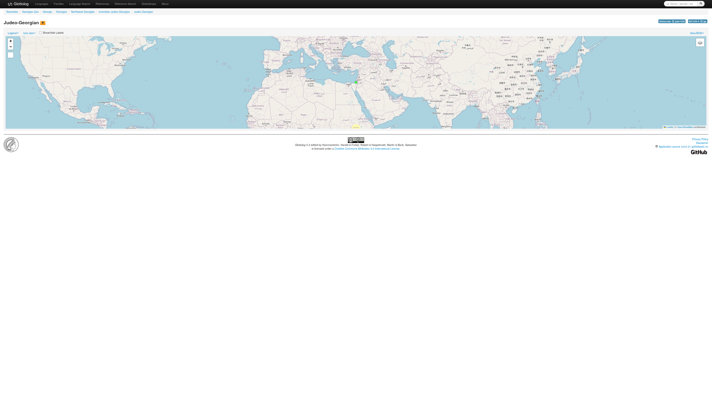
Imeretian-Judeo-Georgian (114, 12)
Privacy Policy (700, 139)
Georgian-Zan (30, 12)
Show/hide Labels (53, 32)
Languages (41, 4)
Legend (12, 33)
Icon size (28, 33)
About (165, 4)
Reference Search (125, 4)
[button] (356, 82)
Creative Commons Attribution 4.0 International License (366, 148)
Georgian (61, 12)
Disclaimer (702, 143)
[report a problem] (42, 23)
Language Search (79, 4)
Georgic (47, 12)
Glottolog (21, 3)
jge (705, 21)
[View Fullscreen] (10, 55)
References (102, 4)
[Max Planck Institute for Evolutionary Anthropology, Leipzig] (11, 144)
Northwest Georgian (83, 12)
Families (59, 4)
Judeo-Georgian (143, 12)
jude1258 (680, 21)
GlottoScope (149, 4)
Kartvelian (12, 12)
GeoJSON (696, 33)
